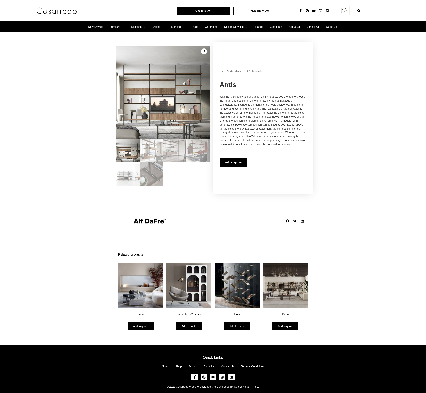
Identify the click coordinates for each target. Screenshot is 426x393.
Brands (259, 26)
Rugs (195, 26)
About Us (294, 26)
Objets (156, 26)
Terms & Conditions (252, 366)
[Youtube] (314, 10)
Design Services (234, 26)
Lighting (176, 26)
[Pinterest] (307, 10)
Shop (178, 366)
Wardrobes (211, 26)
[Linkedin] (327, 10)
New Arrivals (95, 26)
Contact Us (313, 26)
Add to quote (233, 162)
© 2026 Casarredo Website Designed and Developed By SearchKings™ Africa (213, 386)
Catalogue (276, 26)
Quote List (332, 26)
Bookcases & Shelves (246, 71)
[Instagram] (320, 10)
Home (222, 71)
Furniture (115, 26)
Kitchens (136, 26)
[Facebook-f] (300, 10)
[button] (359, 10)
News (165, 366)
